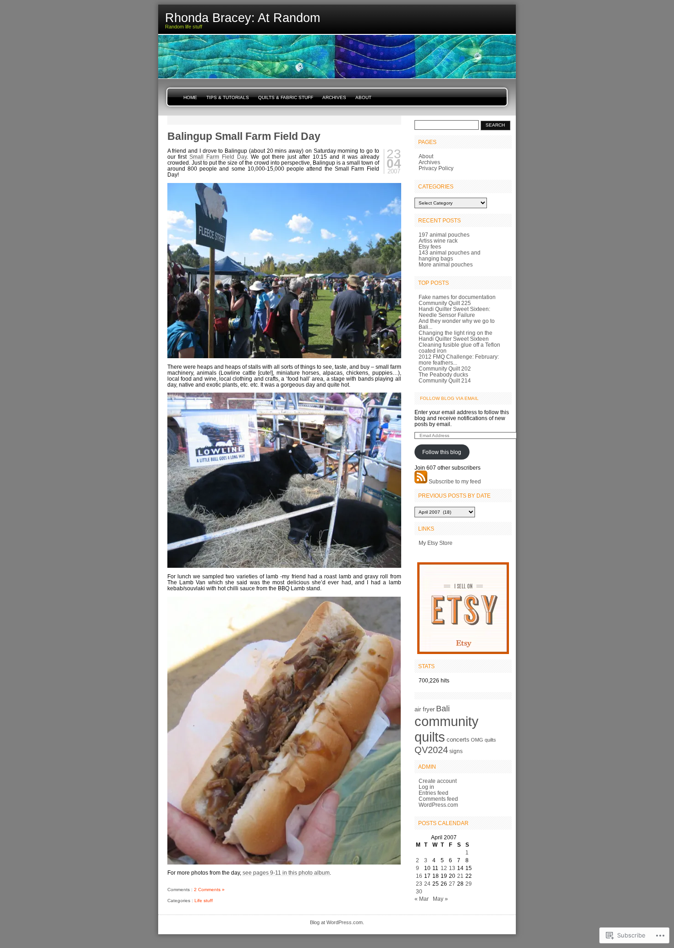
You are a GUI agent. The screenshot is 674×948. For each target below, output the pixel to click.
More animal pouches (446, 264)
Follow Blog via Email (449, 398)
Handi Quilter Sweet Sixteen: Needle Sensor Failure (454, 312)
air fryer (424, 709)
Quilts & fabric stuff (285, 97)
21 (460, 876)
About (363, 97)
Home (190, 97)
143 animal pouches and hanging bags (450, 255)
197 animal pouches (444, 235)
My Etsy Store (436, 543)
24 (427, 884)
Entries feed (433, 793)
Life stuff (203, 900)
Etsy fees (430, 246)
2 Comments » (209, 889)
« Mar (421, 899)
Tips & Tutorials (227, 97)
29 (468, 884)
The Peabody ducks (443, 374)
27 (452, 884)
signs (456, 751)
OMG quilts (483, 740)
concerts (458, 739)
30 (419, 891)
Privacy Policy (436, 168)
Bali (443, 708)
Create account (438, 781)
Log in (426, 787)
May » (440, 899)
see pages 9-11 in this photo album (286, 873)
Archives (334, 97)
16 (419, 876)
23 (419, 884)
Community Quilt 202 (445, 368)
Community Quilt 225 (445, 303)
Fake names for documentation (457, 297)
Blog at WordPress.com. (337, 922)
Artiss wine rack (438, 241)
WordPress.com (438, 805)
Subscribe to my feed (455, 481)
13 (452, 868)
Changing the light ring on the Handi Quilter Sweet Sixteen (455, 336)
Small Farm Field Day (218, 157)
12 (444, 868)
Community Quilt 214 (445, 380)
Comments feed (438, 799)
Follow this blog (441, 452)
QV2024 (431, 750)
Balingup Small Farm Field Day (243, 136)
